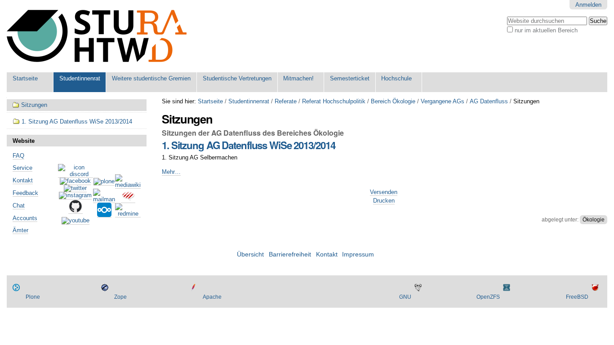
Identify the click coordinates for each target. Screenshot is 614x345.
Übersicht (250, 254)
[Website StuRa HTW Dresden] (97, 36)
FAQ (18, 155)
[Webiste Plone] (104, 182)
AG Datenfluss (489, 101)
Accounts (25, 218)
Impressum (358, 254)
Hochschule (396, 78)
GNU (405, 297)
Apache (212, 297)
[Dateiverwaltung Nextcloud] (104, 213)
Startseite (25, 78)
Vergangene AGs (442, 101)
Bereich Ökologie (393, 101)
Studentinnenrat (79, 78)
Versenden (383, 192)
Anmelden (588, 4)
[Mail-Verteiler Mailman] (104, 199)
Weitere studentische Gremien (151, 78)
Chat (19, 205)
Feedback (25, 193)
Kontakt (23, 180)
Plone (33, 297)
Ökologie (594, 220)
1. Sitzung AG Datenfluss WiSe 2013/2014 (248, 145)
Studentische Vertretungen (237, 78)
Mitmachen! (298, 78)
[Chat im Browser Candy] (128, 199)
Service (22, 167)
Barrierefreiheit (290, 254)
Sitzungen (34, 105)
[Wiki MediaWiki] (128, 185)
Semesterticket (349, 78)
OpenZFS (488, 297)
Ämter (20, 230)
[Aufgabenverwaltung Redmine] (128, 213)
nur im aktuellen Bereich (546, 30)
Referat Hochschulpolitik (333, 101)
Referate (286, 101)
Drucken (384, 200)
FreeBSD (577, 297)
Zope (120, 297)
